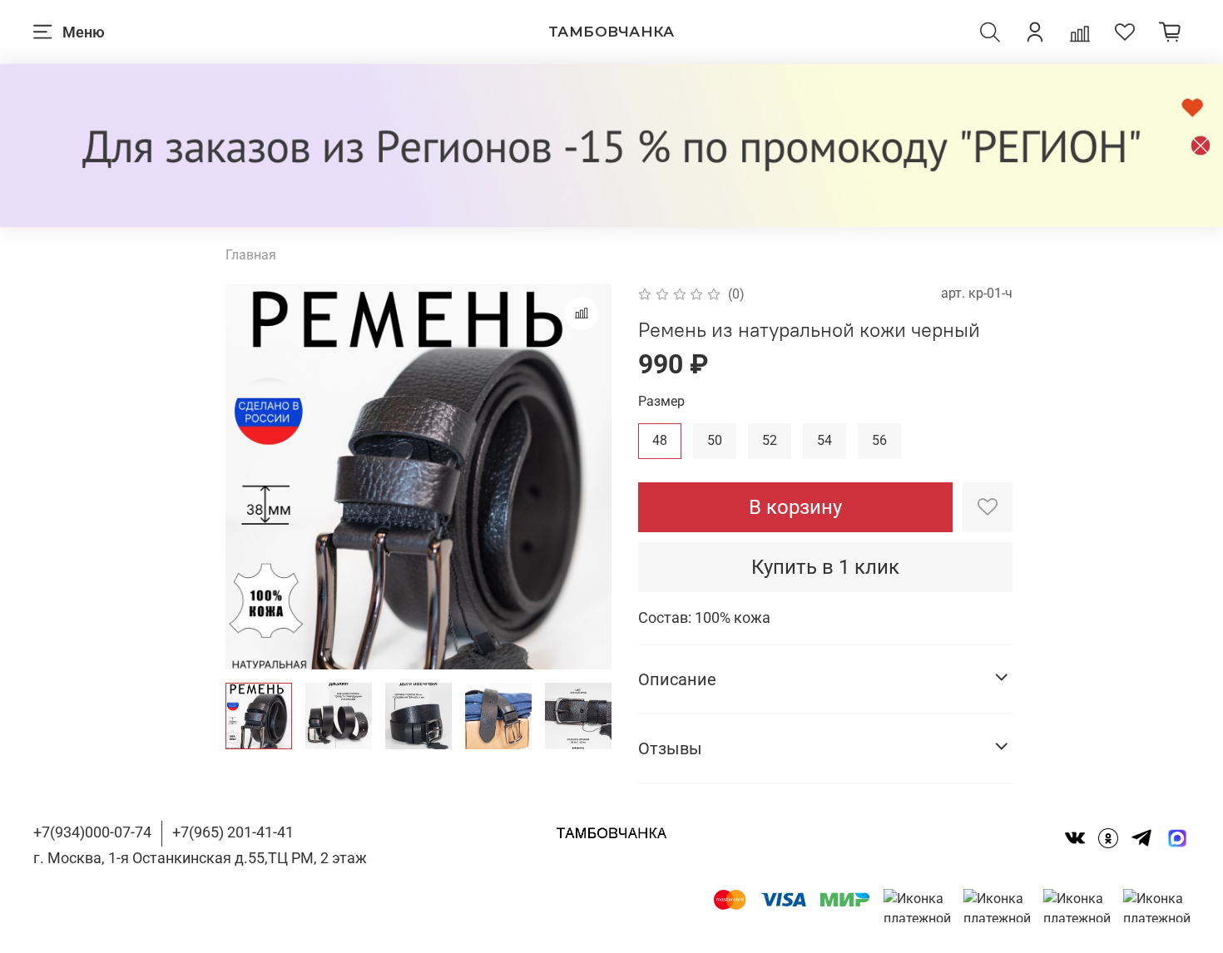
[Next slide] (585, 476)
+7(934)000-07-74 (92, 832)
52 (769, 440)
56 (879, 440)
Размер (661, 401)
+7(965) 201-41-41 (233, 832)
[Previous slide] (252, 476)
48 (659, 440)
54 (824, 440)
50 (714, 440)
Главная (250, 255)
